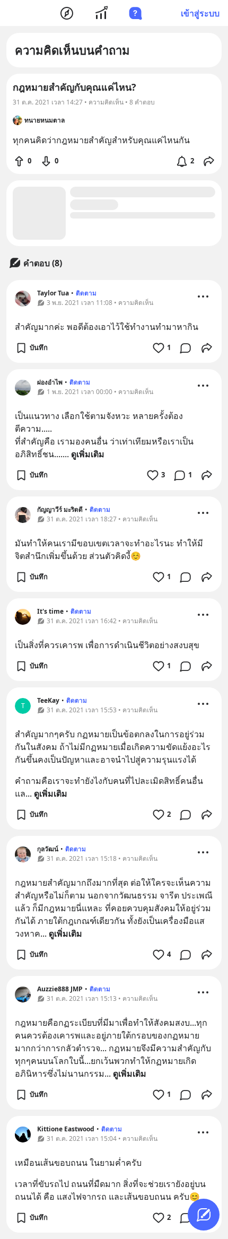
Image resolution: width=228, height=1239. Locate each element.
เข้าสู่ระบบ (200, 13)
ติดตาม (86, 293)
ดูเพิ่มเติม (87, 454)
